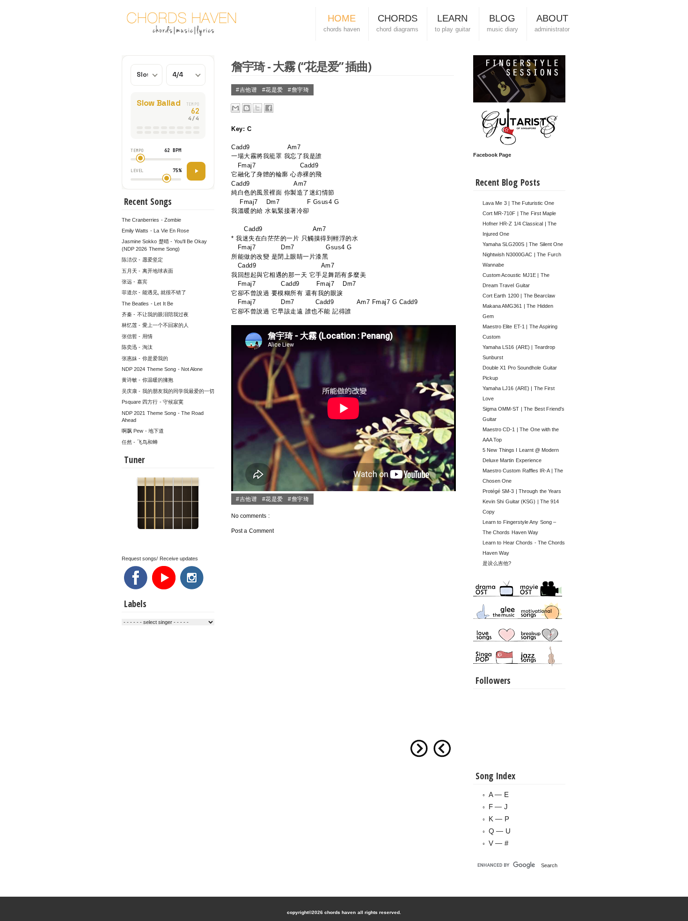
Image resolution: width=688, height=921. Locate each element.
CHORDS (397, 23)
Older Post (419, 748)
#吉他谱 (247, 90)
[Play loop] (196, 171)
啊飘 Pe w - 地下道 (143, 431)
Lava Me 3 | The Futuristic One (518, 203)
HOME (341, 23)
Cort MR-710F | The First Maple (519, 213)
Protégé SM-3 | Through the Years (522, 491)
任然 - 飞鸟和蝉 (140, 442)
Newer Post (442, 748)
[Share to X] (257, 108)
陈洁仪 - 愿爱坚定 (142, 259)
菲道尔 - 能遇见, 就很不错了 (154, 292)
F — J (498, 807)
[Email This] (235, 108)
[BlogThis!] (246, 108)
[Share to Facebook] (268, 108)
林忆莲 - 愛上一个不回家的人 (155, 325)
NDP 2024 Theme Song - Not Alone (162, 369)
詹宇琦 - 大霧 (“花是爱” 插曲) (301, 66)
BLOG (502, 23)
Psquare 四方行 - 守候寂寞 (152, 402)
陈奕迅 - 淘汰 (137, 347)
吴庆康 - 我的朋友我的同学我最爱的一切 (168, 391)
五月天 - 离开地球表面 (147, 271)
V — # (498, 843)
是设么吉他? (497, 563)
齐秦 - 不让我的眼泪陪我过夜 (155, 314)
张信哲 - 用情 (137, 336)
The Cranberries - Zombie (151, 220)
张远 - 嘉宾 (134, 281)
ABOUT (552, 23)
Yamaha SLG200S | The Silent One (523, 244)
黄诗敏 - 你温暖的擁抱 (147, 380)
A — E (499, 794)
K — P (499, 819)
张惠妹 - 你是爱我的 (145, 358)
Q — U (500, 831)
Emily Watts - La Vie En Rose (155, 230)
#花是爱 (273, 90)
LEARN (452, 23)
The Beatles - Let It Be (147, 303)
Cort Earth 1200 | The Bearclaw (519, 295)
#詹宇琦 (298, 90)
